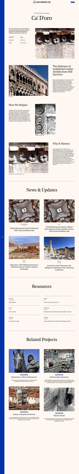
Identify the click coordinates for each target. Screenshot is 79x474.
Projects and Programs (44, 13)
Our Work (36, 13)
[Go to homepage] (42, 4)
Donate (72, 2)
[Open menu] (2, 237)
